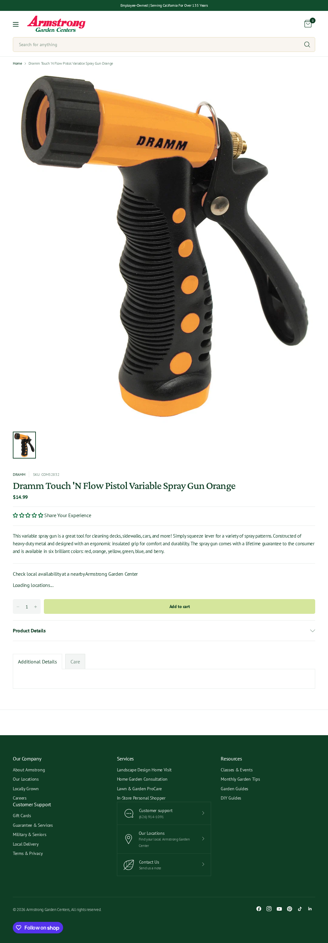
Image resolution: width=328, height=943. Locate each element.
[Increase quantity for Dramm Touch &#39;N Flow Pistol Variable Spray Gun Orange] (35, 606)
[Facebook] (259, 909)
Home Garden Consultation (142, 779)
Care (75, 661)
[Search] (307, 44)
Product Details (29, 630)
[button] (28, 515)
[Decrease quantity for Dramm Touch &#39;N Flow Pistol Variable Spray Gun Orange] (18, 606)
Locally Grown (26, 789)
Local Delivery (26, 844)
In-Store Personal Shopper (141, 798)
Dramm (19, 474)
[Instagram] (269, 909)
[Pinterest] (289, 909)
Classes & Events (236, 770)
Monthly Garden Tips (240, 779)
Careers (20, 798)
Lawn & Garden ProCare (139, 789)
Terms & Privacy (28, 853)
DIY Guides (231, 798)
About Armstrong (29, 770)
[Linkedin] (310, 909)
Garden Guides (234, 789)
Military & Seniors (29, 834)
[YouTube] (279, 909)
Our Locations (26, 779)
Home (17, 63)
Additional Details (37, 661)
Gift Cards (22, 815)
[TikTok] (300, 909)
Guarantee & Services (33, 825)
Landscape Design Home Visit (144, 770)
